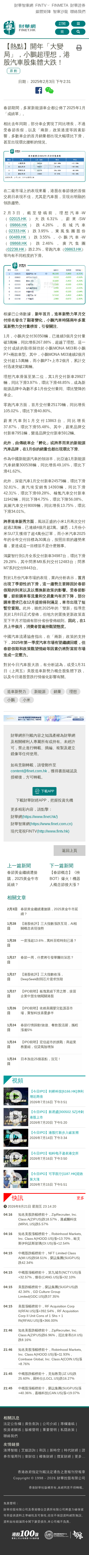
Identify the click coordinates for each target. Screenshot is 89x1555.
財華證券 (77, 5)
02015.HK (18, 219)
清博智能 (11, 1450)
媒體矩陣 (43, 12)
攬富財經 (64, 1456)
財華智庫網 (23, 5)
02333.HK (17, 231)
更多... (80, 1456)
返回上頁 (69, 851)
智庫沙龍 (60, 12)
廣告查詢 (32, 1424)
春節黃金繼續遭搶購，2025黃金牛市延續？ (22, 878)
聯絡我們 (77, 12)
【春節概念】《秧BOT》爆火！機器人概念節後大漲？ (65, 878)
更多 (80, 1198)
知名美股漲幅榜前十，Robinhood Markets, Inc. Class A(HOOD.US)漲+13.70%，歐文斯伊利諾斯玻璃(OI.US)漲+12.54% (50, 1238)
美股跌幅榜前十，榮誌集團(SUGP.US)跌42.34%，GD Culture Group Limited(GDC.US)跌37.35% (48, 1291)
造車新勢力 (16, 692)
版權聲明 (32, 1430)
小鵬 (11, 700)
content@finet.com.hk (29, 771)
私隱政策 (68, 1430)
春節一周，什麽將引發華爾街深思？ (47, 957)
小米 (26, 700)
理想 (73, 692)
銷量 (57, 692)
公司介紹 (50, 1424)
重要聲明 (50, 1430)
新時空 (55, 1450)
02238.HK (15, 249)
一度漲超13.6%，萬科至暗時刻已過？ (49, 940)
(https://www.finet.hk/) (40, 817)
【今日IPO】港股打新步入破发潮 (54, 1132)
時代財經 (71, 1450)
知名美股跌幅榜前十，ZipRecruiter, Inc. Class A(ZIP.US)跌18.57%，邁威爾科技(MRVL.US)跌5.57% (47, 1219)
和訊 (42, 1450)
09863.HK (73, 249)
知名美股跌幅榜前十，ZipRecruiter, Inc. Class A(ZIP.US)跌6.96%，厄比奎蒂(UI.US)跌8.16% (50, 1335)
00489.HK (17, 237)
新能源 (40, 692)
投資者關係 (12, 1430)
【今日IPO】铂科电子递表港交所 (54, 1153)
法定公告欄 (12, 1424)
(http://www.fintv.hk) (53, 831)
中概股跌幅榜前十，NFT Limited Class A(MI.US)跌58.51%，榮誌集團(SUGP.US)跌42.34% (49, 1258)
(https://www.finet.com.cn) (51, 824)
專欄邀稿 (68, 1424)
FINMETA (60, 5)
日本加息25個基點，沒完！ (41, 1059)
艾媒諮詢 (28, 1450)
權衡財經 (46, 1456)
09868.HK (18, 243)
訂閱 (62, 23)
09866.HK (18, 225)
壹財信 (30, 1456)
